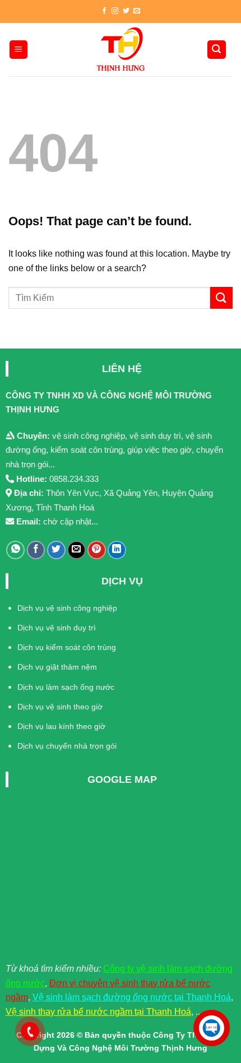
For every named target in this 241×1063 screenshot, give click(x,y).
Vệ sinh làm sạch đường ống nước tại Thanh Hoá (132, 997)
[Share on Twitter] (56, 550)
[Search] (216, 49)
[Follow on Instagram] (115, 11)
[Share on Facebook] (36, 550)
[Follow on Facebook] (104, 11)
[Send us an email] (136, 11)
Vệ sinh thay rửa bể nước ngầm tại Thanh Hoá (98, 1011)
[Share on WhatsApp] (15, 550)
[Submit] (221, 298)
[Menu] (19, 49)
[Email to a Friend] (76, 550)
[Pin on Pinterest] (96, 550)
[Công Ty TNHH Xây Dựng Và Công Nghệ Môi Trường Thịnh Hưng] (120, 49)
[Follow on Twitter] (126, 11)
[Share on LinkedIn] (117, 550)
